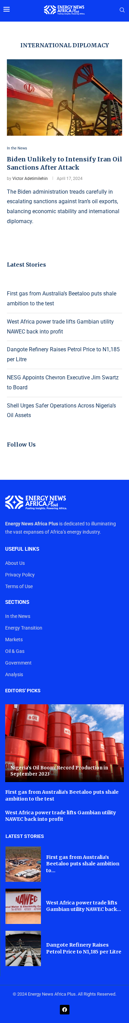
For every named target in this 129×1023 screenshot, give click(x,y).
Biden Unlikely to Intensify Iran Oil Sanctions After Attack (64, 163)
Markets (14, 639)
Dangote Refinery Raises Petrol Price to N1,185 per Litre (83, 948)
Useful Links (22, 549)
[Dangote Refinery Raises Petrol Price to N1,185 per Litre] (23, 948)
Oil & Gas (14, 651)
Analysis (14, 674)
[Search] (122, 10)
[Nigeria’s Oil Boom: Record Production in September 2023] (64, 743)
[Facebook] (64, 1009)
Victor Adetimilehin (30, 178)
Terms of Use (19, 586)
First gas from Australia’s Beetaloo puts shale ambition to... (82, 864)
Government (18, 662)
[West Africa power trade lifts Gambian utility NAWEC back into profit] (23, 906)
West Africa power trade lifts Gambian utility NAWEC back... (83, 906)
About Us (15, 563)
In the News (17, 616)
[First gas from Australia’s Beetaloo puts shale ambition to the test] (23, 864)
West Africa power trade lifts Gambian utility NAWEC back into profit (60, 816)
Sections (17, 602)
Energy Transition (23, 627)
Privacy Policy (20, 574)
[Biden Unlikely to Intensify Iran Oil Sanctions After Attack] (64, 97)
